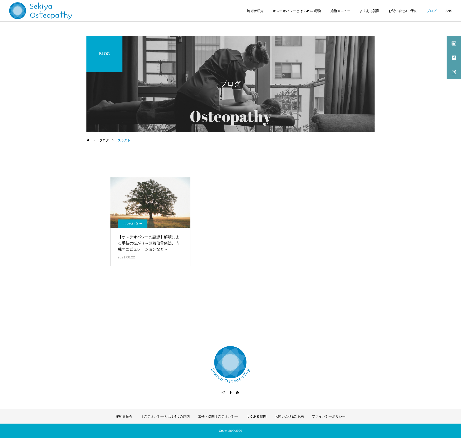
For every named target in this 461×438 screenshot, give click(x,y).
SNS (448, 11)
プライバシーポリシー (329, 416)
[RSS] (237, 392)
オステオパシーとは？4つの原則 (297, 11)
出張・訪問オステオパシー (218, 416)
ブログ (431, 11)
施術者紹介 (255, 11)
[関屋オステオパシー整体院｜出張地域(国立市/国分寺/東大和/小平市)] (41, 11)
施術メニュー (340, 11)
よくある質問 (369, 11)
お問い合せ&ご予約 (403, 11)
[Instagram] (223, 392)
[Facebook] (230, 392)
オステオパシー (132, 223)
